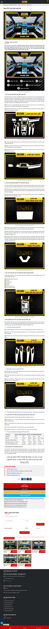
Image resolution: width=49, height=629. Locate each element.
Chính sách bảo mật (8, 606)
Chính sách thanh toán (8, 602)
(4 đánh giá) (11, 10)
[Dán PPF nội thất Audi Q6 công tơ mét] (24, 395)
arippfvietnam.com (15, 475)
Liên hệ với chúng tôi (8, 610)
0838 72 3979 (14, 469)
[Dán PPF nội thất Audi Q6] (24, 71)
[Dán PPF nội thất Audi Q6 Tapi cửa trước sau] (24, 352)
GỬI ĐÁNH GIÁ (40, 524)
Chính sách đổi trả (8, 604)
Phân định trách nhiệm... (9, 608)
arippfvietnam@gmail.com (16, 473)
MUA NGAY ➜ (24, 492)
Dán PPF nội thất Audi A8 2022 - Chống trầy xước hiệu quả (31, 412)
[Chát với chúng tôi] (2, 623)
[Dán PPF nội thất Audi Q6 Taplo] (24, 166)
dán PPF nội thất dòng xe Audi (28, 275)
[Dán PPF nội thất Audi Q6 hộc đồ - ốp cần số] (24, 302)
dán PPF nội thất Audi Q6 (12, 45)
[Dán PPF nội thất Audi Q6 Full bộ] (24, 125)
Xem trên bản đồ (8, 580)
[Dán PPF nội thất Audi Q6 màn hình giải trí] (24, 211)
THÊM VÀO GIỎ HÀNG (25, 495)
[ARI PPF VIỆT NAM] (24, 2)
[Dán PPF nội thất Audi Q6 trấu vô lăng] (24, 256)
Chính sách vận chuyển (9, 600)
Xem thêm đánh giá (24, 532)
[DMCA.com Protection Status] (6, 625)
